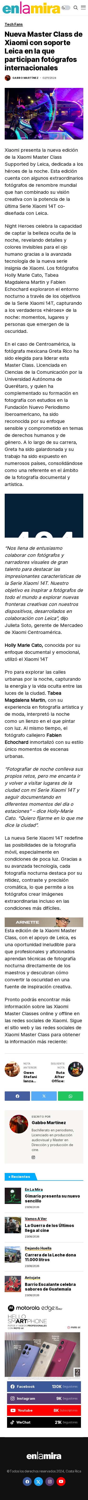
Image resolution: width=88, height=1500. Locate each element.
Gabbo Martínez (25, 77)
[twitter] (38, 1481)
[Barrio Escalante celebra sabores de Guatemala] (13, 1284)
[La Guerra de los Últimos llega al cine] (13, 1225)
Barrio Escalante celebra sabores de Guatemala (50, 1286)
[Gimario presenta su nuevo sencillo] (13, 1196)
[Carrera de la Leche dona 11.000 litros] (13, 1254)
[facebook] (27, 1481)
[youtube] (61, 1481)
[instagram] (49, 1481)
